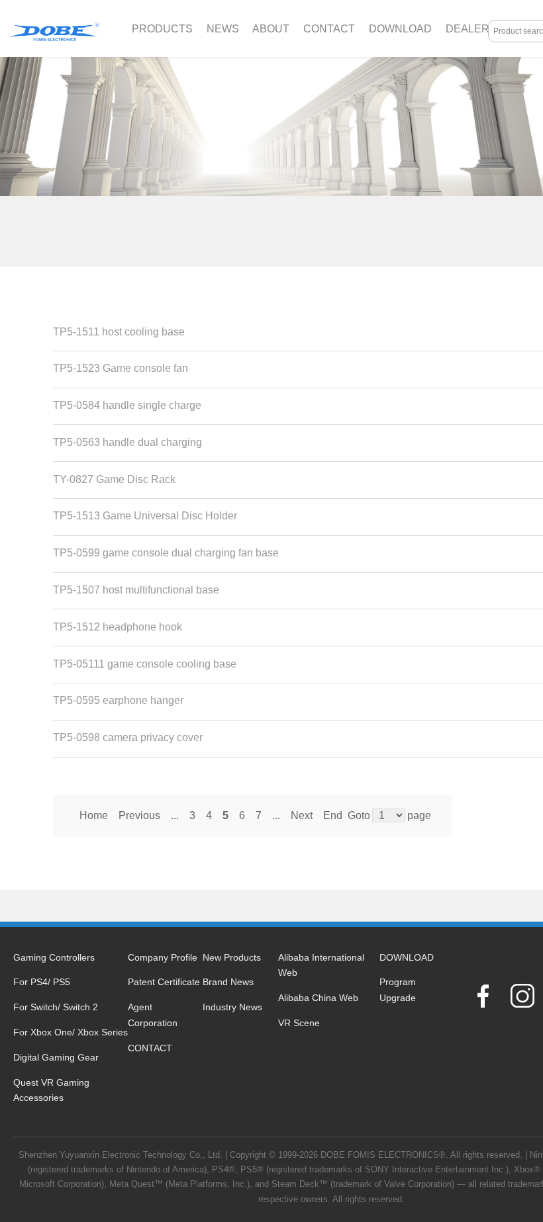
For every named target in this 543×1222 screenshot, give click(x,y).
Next (302, 815)
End (332, 815)
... (175, 815)
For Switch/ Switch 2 (55, 1007)
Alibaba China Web (318, 997)
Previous (139, 815)
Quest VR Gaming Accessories (51, 1090)
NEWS (223, 28)
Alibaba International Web (321, 965)
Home (93, 815)
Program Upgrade (397, 990)
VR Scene (299, 1023)
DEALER (467, 28)
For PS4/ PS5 (41, 982)
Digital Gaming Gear (56, 1057)
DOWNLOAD (400, 28)
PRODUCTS (162, 28)
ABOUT (270, 28)
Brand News (228, 982)
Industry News (232, 1007)
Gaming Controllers (54, 957)
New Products (232, 957)
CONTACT (329, 28)
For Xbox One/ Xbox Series (70, 1032)
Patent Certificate (164, 982)
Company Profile (162, 957)
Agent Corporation (152, 1015)
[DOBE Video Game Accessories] (54, 29)
